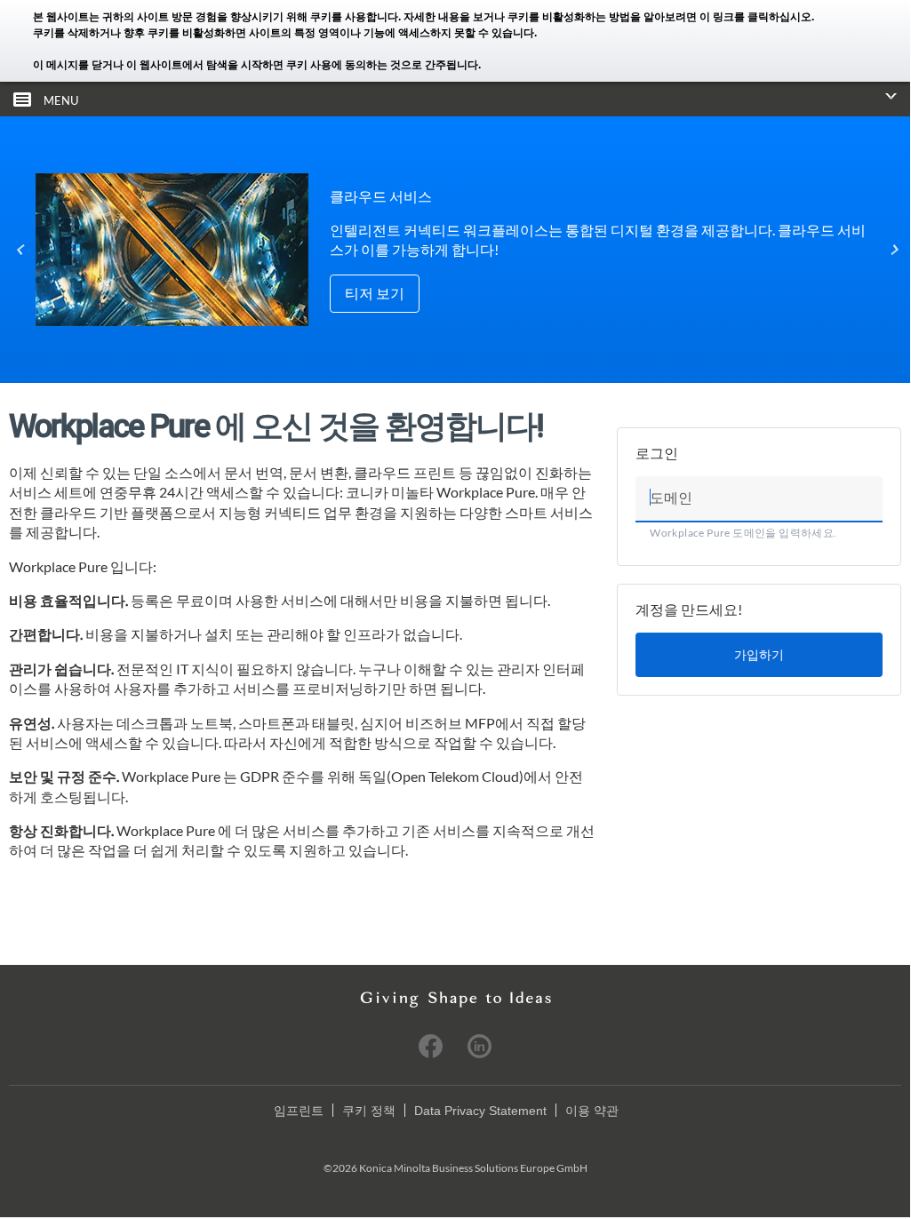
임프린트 (299, 1110)
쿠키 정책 (369, 1110)
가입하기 (759, 654)
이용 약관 (592, 1110)
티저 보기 (374, 292)
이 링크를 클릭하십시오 (755, 17)
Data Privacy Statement (480, 1110)
